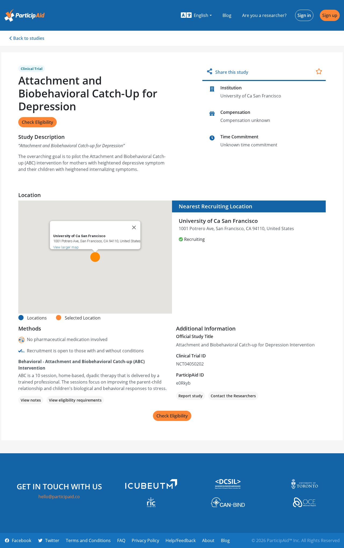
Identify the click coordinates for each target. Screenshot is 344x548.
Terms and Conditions (88, 540)
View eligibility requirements (75, 400)
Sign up (329, 15)
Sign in (304, 15)
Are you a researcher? (264, 15)
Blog (227, 15)
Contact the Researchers (233, 395)
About (208, 540)
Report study (190, 395)
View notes (31, 400)
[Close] (134, 227)
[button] (196, 15)
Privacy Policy (145, 540)
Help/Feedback (181, 540)
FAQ (121, 540)
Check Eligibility (37, 122)
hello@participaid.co (59, 497)
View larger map (66, 247)
